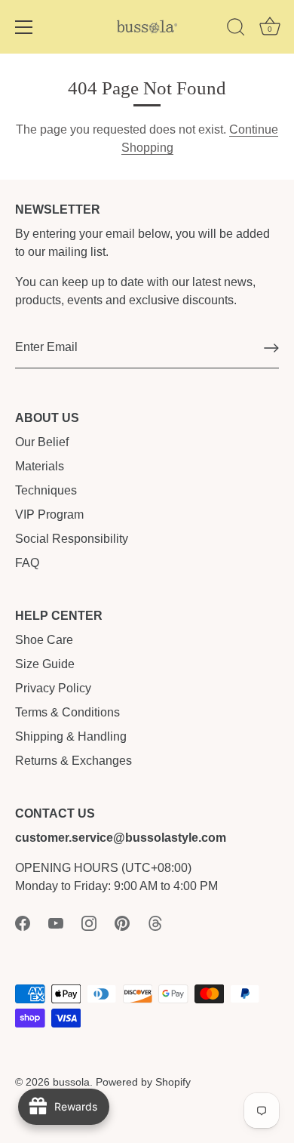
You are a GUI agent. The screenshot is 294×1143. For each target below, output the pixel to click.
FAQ (27, 562)
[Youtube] (55, 922)
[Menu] (24, 27)
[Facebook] (22, 922)
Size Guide (45, 664)
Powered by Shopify (143, 1082)
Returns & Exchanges (73, 760)
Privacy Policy (53, 688)
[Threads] (155, 922)
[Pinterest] (122, 922)
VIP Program (49, 514)
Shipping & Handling (71, 736)
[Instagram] (88, 922)
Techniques (46, 490)
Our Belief (42, 442)
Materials (39, 466)
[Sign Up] (271, 348)
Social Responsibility (71, 538)
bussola (71, 1082)
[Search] (236, 29)
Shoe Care (44, 639)
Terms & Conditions (67, 712)
